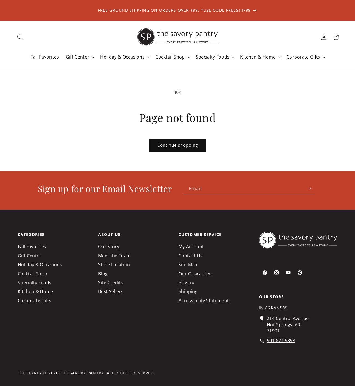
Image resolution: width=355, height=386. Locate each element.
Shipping (188, 292)
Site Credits (110, 283)
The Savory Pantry (82, 372)
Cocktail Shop (32, 274)
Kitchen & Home (35, 292)
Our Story (108, 246)
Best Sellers (110, 292)
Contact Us (190, 256)
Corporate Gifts (35, 301)
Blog (103, 274)
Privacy (186, 283)
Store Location (114, 264)
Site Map (188, 264)
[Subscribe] (309, 188)
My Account (191, 246)
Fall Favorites (32, 246)
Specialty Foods (35, 283)
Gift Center (30, 256)
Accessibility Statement (204, 301)
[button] (20, 37)
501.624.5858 (281, 340)
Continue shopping (177, 145)
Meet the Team (114, 256)
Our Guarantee (195, 274)
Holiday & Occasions (40, 264)
